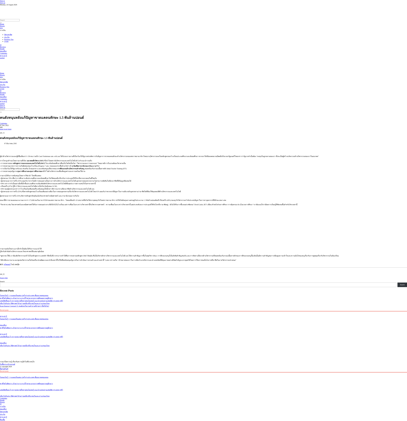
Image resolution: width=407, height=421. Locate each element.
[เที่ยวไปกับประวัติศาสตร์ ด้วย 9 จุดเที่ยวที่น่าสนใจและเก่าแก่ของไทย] (203, 339)
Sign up (2, 3)
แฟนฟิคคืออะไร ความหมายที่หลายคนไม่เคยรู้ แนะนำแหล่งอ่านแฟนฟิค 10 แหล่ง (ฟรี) (31, 301)
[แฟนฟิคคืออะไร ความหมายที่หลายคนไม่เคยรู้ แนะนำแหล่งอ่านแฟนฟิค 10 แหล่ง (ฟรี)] (203, 330)
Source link (4, 278)
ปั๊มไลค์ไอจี (4, 369)
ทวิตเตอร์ (7, 264)
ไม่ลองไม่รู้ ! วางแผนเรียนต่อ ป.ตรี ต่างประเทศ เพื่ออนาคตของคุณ (24, 295)
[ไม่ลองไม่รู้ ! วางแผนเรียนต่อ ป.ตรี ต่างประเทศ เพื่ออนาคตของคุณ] (203, 312)
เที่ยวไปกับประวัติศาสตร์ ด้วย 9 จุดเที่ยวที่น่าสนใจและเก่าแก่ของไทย (24, 303)
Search (2, 281)
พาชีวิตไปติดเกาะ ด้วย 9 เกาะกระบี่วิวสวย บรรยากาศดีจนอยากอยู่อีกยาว (26, 298)
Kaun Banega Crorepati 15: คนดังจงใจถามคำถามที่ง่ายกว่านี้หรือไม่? (24, 306)
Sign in (2, 1)
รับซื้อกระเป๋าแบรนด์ (7, 364)
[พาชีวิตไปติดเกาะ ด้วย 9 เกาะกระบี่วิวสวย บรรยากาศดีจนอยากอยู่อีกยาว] (203, 321)
